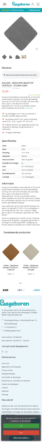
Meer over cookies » (21, 438)
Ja (21, 426)
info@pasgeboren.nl (12, 330)
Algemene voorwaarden (11, 367)
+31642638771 (10, 327)
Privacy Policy (7, 370)
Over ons (5, 363)
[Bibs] (5, 290)
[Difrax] (21, 290)
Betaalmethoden (8, 374)
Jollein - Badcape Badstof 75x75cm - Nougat (31, 267)
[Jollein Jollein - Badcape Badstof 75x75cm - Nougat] (31, 251)
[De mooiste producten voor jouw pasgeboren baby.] (21, 4)
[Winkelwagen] (38, 5)
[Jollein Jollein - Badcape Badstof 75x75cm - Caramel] (11, 251)
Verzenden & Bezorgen (11, 377)
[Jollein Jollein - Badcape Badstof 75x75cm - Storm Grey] (21, 33)
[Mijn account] (32, 5)
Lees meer (29, 108)
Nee (21, 433)
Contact (5, 387)
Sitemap (5, 394)
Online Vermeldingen (10, 384)
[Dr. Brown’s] (36, 290)
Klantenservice (35, 10)
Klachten (5, 391)
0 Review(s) (15, 88)
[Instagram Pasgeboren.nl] (7, 352)
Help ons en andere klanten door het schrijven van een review (23, 75)
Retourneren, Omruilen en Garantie (16, 380)
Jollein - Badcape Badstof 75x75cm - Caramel (11, 267)
